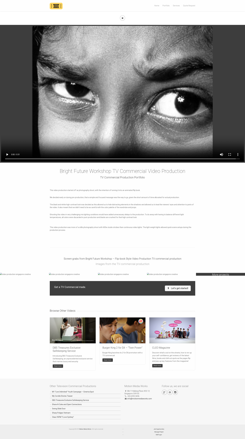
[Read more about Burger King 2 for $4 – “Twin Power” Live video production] (122, 330)
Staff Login (159, 434)
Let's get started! (179, 288)
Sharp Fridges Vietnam (61, 413)
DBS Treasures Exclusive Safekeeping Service (67, 349)
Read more (58, 366)
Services (176, 6)
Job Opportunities (159, 429)
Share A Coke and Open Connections (67, 404)
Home (156, 6)
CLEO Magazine (161, 347)
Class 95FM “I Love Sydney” (63, 417)
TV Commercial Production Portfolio (122, 177)
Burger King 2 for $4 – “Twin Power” (122, 347)
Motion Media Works (85, 429)
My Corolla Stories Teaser (62, 396)
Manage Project (158, 432)
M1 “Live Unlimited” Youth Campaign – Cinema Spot (73, 392)
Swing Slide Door (59, 409)
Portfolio (166, 6)
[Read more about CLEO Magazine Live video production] (172, 330)
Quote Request (189, 6)
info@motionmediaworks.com (139, 399)
